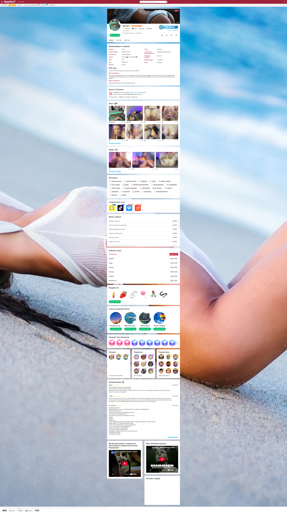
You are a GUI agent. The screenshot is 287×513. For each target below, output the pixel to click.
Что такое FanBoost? (172, 30)
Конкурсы (43, 5)
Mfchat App (52, 5)
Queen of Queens (134, 92)
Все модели (4, 5)
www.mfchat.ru (18, 507)
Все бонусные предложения (31, 5)
